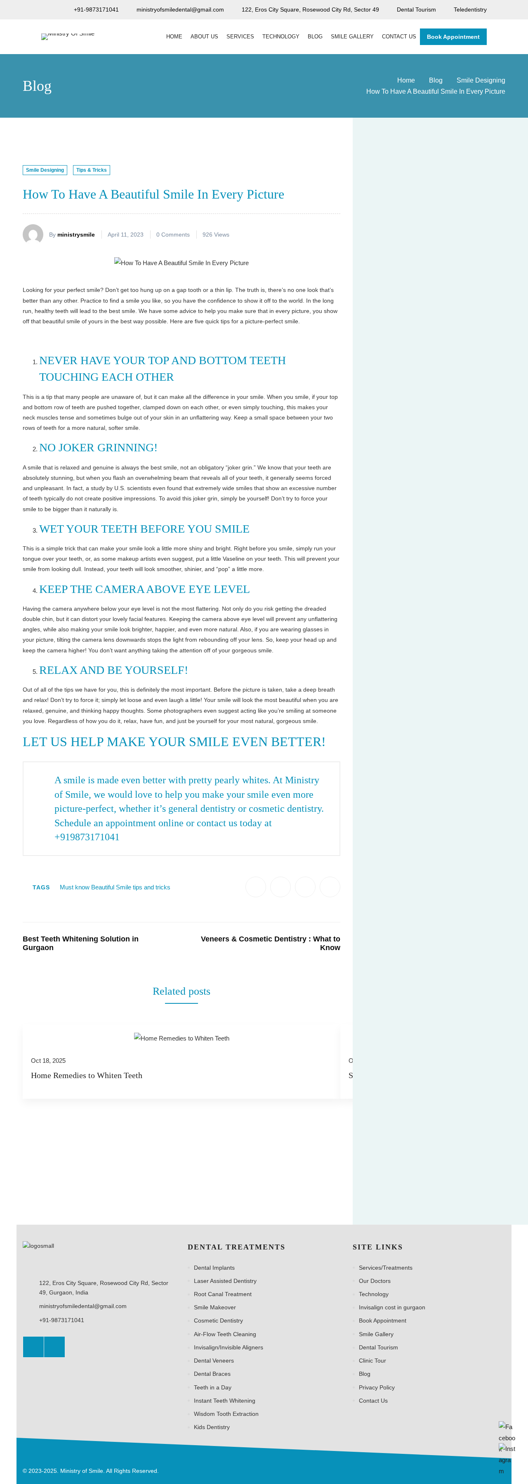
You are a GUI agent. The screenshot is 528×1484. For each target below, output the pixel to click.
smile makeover (479, 1087)
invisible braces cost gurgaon (407, 883)
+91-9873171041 (61, 1320)
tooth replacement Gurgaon (405, 1138)
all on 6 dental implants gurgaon (411, 543)
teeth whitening (464, 1121)
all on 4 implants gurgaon (402, 526)
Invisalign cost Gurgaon (400, 832)
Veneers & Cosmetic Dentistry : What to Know (270, 943)
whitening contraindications (404, 1172)
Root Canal (485, 1070)
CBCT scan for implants (400, 662)
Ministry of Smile (390, 934)
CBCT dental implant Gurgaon (408, 645)
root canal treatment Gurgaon (408, 1087)
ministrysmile (76, 234)
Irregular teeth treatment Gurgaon (413, 917)
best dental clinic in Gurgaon (406, 577)
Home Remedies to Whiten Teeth (86, 1075)
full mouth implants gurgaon (405, 764)
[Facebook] (255, 887)
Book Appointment (453, 36)
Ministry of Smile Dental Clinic (407, 951)
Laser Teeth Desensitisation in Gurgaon (468, 367)
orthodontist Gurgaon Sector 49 (410, 1019)
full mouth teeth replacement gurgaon (418, 781)
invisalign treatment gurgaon (406, 849)
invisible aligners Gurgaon (403, 866)
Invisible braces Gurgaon (401, 900)
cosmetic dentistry (466, 696)
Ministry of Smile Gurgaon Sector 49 (416, 985)
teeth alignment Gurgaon (401, 1104)
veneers (468, 1155)
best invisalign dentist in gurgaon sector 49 (425, 611)
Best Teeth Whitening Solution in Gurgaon (81, 943)
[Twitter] (280, 887)
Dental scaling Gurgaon (400, 730)
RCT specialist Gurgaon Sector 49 (413, 1070)
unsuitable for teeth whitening (407, 1155)
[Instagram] (54, 1347)
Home (406, 80)
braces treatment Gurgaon (403, 628)
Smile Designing (481, 80)
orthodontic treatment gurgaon (409, 1002)
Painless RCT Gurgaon (399, 1036)
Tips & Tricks (91, 170)
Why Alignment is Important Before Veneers (467, 299)
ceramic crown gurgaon (400, 679)
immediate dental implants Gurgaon (415, 798)
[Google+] (305, 887)
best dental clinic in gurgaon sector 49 (418, 594)
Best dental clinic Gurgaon (403, 560)
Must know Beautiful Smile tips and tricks (115, 887)
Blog (436, 80)
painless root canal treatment (407, 1053)
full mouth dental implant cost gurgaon (419, 747)
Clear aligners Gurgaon (399, 696)
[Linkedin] (330, 887)
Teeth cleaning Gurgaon (400, 1121)
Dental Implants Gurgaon (402, 713)
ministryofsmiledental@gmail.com (83, 1306)
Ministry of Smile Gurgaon (403, 968)
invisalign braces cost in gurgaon (412, 815)
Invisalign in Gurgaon (470, 832)
